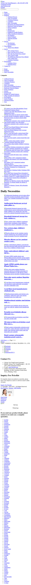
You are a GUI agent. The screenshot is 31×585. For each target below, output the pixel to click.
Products (6, 15)
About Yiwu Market (13, 47)
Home (5, 12)
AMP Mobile (17, 388)
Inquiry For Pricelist (6, 385)
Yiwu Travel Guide (13, 55)
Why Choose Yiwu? (13, 50)
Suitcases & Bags (12, 38)
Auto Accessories (12, 18)
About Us (6, 14)
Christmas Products (13, 20)
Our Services (11, 43)
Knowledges (7, 61)
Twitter (3, 402)
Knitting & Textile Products (15, 32)
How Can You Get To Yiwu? (15, 52)
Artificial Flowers (12, 17)
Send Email (4, 397)
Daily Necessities (12, 23)
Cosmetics (10, 21)
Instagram (3, 400)
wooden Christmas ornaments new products (16, 148)
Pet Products (11, 35)
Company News (12, 63)
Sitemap (11, 388)
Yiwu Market (7, 46)
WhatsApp (4, 398)
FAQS (6, 49)
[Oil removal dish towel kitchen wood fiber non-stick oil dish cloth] (17, 318)
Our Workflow (12, 44)
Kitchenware (11, 30)
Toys (9, 40)
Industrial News (12, 64)
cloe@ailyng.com (13, 367)
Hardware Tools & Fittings (15, 26)
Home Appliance (12, 27)
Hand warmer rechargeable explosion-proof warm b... (14, 336)
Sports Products (12, 37)
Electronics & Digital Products (16, 24)
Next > (5, 340)
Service (6, 41)
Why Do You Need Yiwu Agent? (17, 53)
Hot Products (4, 388)
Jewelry (10, 29)
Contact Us (7, 66)
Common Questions (13, 60)
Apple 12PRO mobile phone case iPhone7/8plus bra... (15, 265)
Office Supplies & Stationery (15, 34)
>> (8, 340)
